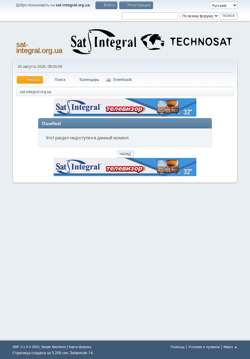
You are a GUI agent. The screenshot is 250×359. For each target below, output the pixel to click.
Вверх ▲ (230, 346)
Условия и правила (204, 346)
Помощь (177, 346)
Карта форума (80, 347)
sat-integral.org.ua (39, 47)
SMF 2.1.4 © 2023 (25, 347)
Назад (125, 154)
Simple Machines (53, 347)
